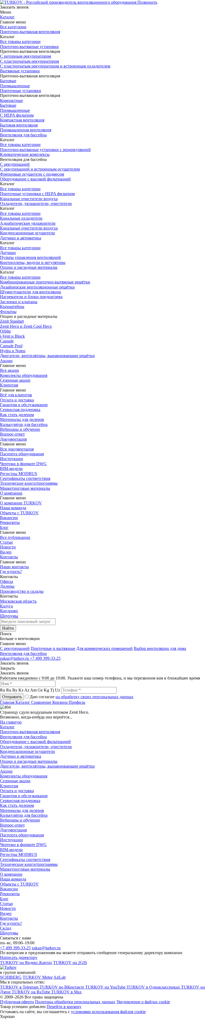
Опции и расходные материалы (28, 267)
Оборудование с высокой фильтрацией (35, 179)
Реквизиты (10, 522)
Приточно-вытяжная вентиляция (30, 31)
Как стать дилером (17, 414)
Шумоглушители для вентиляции (30, 292)
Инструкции (11, 458)
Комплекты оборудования (23, 375)
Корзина (60, 702)
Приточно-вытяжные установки (29, 46)
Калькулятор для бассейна (24, 424)
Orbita (5, 331)
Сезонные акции (15, 380)
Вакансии (9, 517)
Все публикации (15, 537)
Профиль (77, 702)
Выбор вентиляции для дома (160, 648)
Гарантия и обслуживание (24, 404)
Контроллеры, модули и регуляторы (32, 262)
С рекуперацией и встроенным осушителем (40, 169)
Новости (8, 547)
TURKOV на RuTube (31, 992)
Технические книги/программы (29, 483)
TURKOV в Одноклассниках (154, 987)
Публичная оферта (17, 1002)
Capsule (7, 341)
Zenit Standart (12, 321)
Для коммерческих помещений (104, 648)
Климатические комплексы (25, 154)
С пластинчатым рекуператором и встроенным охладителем (55, 66)
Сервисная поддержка (20, 409)
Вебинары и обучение (20, 429)
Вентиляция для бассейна (23, 135)
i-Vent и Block (12, 336)
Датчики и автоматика (20, 238)
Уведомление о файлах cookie (143, 1002)
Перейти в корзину (64, 1006)
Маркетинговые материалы (25, 488)
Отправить (12, 696)
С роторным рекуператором (25, 56)
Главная (7, 702)
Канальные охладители (21, 218)
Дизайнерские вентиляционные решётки (37, 287)
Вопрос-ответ (12, 434)
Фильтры (8, 311)
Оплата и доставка (17, 400)
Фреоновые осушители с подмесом (32, 174)
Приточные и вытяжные (53, 648)
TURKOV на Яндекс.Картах (26, 962)
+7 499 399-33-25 (45, 658)
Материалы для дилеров (22, 419)
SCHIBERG (11, 977)
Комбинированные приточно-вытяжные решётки (45, 282)
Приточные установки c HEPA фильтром (37, 193)
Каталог (7, 17)
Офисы (6, 581)
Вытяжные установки (20, 71)
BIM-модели (11, 468)
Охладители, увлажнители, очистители (36, 203)
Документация (13, 439)
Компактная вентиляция (22, 120)
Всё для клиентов (16, 395)
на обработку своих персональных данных (94, 696)
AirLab (59, 977)
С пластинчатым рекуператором (29, 61)
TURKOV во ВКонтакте (62, 987)
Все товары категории (20, 41)
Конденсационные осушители (27, 233)
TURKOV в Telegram (20, 987)
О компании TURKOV (21, 503)
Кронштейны (12, 306)
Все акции (9, 370)
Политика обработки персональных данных (75, 1002)
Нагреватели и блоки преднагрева (31, 296)
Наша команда (13, 507)
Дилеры (7, 586)
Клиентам (9, 385)
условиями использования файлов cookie (108, 1011)
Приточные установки (20, 90)
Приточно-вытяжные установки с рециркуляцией (45, 149)
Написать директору (18, 957)
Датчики (8, 252)
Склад (5, 928)
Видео (5, 552)
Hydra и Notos (12, 351)
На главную (11, 722)
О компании (11, 493)
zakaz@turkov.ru (15, 658)
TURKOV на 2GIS (70, 962)
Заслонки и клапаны (18, 301)
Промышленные (15, 86)
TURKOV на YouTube (106, 987)
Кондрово (9, 611)
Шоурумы (9, 616)
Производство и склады (22, 591)
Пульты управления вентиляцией (30, 257)
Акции (6, 360)
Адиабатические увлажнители (28, 223)
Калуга (6, 606)
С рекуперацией (15, 164)
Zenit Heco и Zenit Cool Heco (26, 326)
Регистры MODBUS (18, 473)
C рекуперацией (15, 648)
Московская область (18, 601)
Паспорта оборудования (22, 454)
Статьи (6, 542)
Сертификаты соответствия (25, 478)
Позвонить (147, 2)
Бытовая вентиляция (19, 125)
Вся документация (17, 449)
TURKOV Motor (38, 977)
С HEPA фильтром (17, 115)
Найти (8, 628)
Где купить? (11, 571)
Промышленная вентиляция (25, 130)
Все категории (13, 27)
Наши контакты (14, 566)
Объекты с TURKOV (19, 513)
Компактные (11, 100)
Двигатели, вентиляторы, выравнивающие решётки (47, 355)
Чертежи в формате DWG (23, 463)
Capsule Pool (11, 345)
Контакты (9, 557)
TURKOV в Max (66, 992)
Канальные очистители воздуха (29, 198)
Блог (4, 527)
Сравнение (41, 702)
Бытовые (8, 80)
